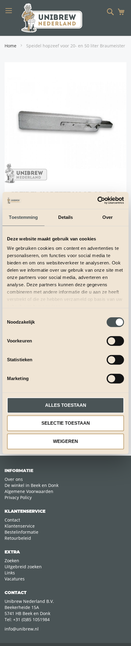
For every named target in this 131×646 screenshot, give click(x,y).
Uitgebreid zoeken (23, 567)
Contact (12, 520)
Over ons (14, 479)
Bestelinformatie (21, 532)
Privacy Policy (18, 497)
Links (10, 573)
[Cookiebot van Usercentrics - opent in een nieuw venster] (97, 200)
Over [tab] (107, 217)
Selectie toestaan (65, 423)
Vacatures (15, 579)
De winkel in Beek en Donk (31, 485)
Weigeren (65, 441)
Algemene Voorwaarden (29, 491)
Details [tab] (65, 217)
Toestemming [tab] (23, 217)
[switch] (115, 341)
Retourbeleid (18, 538)
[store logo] (51, 17)
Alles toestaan (65, 405)
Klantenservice (20, 526)
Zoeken (12, 560)
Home (10, 46)
